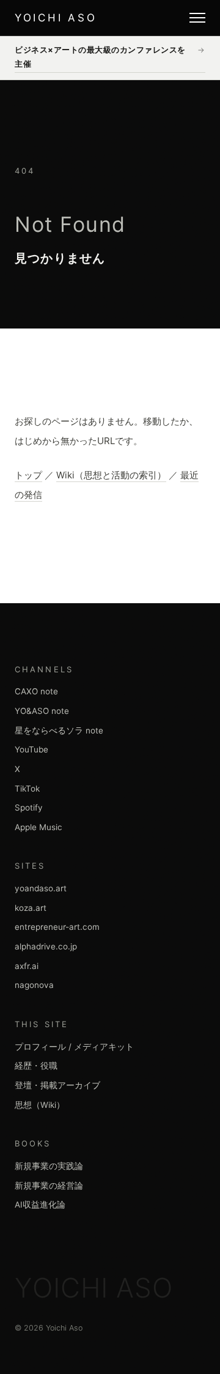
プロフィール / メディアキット (74, 1047)
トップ (28, 475)
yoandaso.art (41, 888)
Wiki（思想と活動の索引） (111, 475)
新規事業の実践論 (49, 1166)
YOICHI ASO (56, 18)
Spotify (29, 807)
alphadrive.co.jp (46, 946)
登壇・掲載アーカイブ (57, 1085)
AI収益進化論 (40, 1204)
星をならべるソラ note (59, 730)
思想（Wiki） (40, 1105)
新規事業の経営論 (49, 1185)
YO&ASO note (42, 711)
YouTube (31, 749)
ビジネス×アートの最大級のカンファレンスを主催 (110, 57)
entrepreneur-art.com (57, 927)
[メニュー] (197, 18)
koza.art (30, 908)
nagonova (34, 985)
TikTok (27, 788)
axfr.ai (26, 966)
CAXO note (36, 691)
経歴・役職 (36, 1066)
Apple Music (38, 827)
